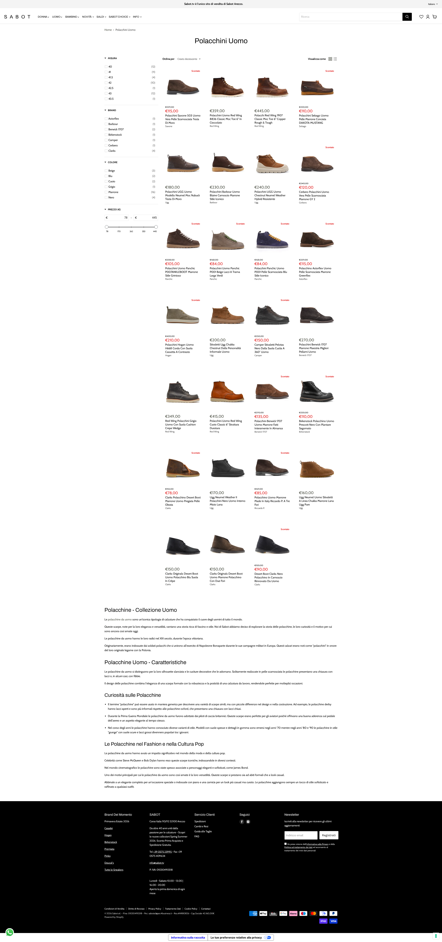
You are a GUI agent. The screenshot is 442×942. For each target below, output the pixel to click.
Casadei (108, 828)
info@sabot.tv (157, 862)
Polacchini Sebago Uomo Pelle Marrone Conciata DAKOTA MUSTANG (314, 119)
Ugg (167, 202)
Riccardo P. (259, 508)
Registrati (329, 835)
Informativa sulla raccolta (188, 937)
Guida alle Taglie (203, 831)
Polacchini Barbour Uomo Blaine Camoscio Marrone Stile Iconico (225, 195)
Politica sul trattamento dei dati (298, 847)
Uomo (56, 16)
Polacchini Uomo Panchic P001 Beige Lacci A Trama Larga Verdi (225, 272)
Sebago (302, 126)
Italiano (431, 4)
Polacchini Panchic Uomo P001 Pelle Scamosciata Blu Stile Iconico (270, 272)
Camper (258, 355)
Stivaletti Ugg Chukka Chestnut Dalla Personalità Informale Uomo (225, 348)
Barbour (213, 202)
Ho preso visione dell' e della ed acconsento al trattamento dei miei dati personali (309, 847)
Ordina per (168, 59)
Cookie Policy (191, 908)
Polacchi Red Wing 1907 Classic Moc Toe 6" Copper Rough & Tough (270, 119)
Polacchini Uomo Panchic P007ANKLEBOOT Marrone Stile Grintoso (181, 272)
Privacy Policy (154, 908)
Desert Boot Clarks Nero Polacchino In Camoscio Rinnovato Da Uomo (268, 577)
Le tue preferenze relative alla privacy (236, 937)
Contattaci (206, 908)
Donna (43, 16)
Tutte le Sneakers (113, 869)
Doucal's (109, 862)
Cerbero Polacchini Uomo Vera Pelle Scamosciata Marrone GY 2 (314, 195)
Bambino (71, 16)
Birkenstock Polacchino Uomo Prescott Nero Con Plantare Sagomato (316, 424)
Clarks (168, 508)
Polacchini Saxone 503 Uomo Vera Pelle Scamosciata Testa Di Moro (182, 119)
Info (136, 16)
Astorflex (303, 279)
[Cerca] (407, 17)
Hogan (168, 355)
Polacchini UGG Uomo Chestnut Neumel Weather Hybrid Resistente (269, 195)
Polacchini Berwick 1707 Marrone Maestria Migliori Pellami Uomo (313, 348)
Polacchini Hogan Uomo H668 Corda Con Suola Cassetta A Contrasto (179, 348)
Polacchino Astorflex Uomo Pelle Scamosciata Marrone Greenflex (315, 272)
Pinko (107, 855)
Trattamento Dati (173, 908)
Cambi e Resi (201, 826)
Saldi (100, 16)
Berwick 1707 (305, 355)
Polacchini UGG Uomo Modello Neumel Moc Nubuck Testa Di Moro (182, 195)
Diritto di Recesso (136, 908)
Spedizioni (200, 821)
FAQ (196, 836)
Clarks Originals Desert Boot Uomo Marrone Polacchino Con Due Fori (226, 577)
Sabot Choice (118, 16)
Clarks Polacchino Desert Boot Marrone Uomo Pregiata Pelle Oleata (183, 501)
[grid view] (330, 59)
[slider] (106, 227)
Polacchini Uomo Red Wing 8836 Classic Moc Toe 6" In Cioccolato (226, 119)
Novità (87, 16)
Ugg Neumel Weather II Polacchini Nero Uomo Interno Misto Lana (227, 501)
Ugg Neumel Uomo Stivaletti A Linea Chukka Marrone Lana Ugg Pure (316, 501)
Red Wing (214, 126)
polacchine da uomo (120, 619)
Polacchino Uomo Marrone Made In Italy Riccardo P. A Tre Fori (272, 501)
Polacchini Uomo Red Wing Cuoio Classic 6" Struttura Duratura (226, 424)
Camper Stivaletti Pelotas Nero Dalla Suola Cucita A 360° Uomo (269, 348)
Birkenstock (304, 431)
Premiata (109, 849)
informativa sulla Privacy (317, 844)
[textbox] (118, 218)
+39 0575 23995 (162, 851)
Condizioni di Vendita (114, 908)
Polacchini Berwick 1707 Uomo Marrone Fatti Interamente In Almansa (268, 424)
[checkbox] (131, 67)
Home (108, 29)
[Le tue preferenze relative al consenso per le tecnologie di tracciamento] (436, 936)
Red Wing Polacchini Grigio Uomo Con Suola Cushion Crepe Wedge (180, 424)
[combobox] (350, 17)
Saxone (168, 126)
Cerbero (303, 202)
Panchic (168, 279)
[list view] (335, 59)
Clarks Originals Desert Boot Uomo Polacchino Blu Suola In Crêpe (181, 577)
